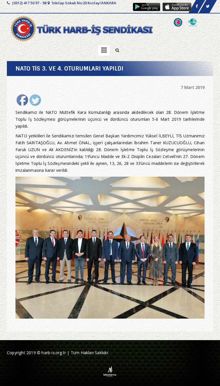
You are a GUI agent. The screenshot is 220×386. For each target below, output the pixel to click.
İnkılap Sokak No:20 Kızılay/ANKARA (83, 2)
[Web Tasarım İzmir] (110, 371)
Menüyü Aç (104, 50)
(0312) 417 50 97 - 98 (28, 2)
